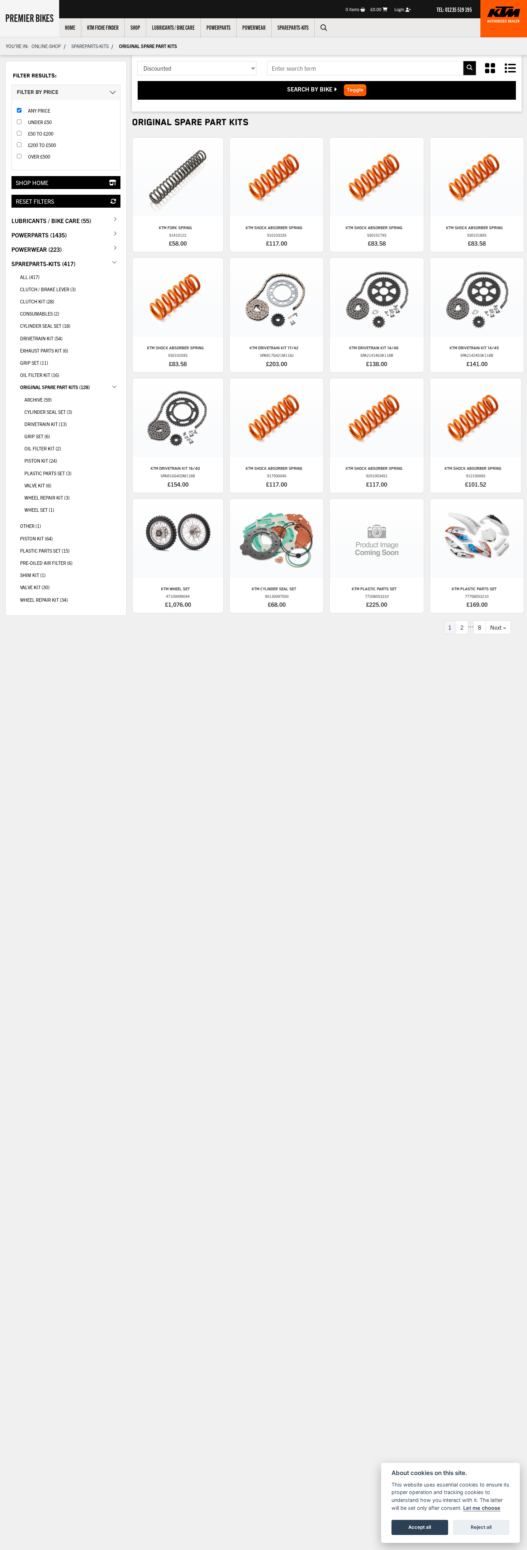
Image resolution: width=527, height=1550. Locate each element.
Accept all (419, 1527)
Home (70, 27)
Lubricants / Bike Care (173, 27)
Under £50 (40, 122)
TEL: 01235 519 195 (454, 9)
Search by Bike (310, 89)
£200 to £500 (42, 145)
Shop (135, 27)
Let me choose (481, 1508)
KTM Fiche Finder (103, 27)
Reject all (481, 1527)
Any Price (39, 111)
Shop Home (32, 182)
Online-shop (46, 46)
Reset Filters (35, 201)
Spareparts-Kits (293, 27)
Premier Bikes (29, 17)
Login (399, 9)
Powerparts (218, 27)
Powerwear (254, 27)
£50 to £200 (40, 134)
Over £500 (39, 156)
